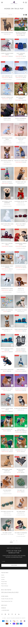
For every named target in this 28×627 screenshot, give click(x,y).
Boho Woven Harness (7, 32)
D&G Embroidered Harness (20, 98)
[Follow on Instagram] (5, 614)
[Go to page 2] (16, 540)
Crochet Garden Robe (7, 97)
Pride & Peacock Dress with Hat (7, 349)
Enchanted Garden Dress (7, 139)
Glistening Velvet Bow (21, 201)
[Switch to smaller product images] (26, 14)
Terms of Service (4, 585)
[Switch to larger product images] (23, 14)
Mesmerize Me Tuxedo (7, 288)
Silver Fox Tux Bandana (20, 408)
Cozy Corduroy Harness (21, 54)
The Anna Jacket (7, 532)
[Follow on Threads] (8, 614)
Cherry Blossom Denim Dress (7, 54)
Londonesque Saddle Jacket (21, 244)
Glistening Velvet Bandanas (7, 202)
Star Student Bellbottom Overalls (21, 430)
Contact (2, 579)
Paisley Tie (21, 288)
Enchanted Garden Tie (7, 160)
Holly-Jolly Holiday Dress (7, 244)
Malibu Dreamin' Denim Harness (7, 267)
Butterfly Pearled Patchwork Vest (21, 33)
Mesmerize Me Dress (20, 266)
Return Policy (4, 583)
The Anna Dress (21, 511)
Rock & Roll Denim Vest (7, 369)
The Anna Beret (7, 490)
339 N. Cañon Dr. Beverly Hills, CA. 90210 (9, 592)
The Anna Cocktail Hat (7, 511)
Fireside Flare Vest (21, 181)
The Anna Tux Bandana (21, 532)
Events (2, 575)
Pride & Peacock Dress (21, 329)
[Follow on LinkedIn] (19, 614)
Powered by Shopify (20, 618)
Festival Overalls (7, 181)
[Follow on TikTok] (15, 614)
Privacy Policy (4, 581)
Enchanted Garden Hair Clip (21, 139)
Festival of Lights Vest (20, 160)
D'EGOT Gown (7, 118)
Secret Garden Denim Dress (7, 409)
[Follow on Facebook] (2, 614)
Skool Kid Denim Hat (7, 429)
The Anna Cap (21, 490)
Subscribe (14, 565)
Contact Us (3, 607)
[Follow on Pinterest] (12, 614)
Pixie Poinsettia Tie (7, 329)
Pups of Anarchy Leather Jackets (20, 349)
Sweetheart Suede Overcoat (7, 470)
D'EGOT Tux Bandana (20, 118)
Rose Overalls (21, 369)
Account (3, 577)
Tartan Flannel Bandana (21, 470)
